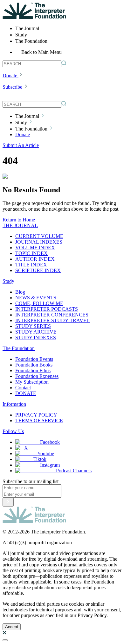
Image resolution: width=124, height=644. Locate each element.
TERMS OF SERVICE (39, 420)
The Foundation (19, 348)
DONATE (25, 393)
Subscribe (12, 87)
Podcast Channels (74, 470)
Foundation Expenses (37, 376)
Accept (11, 626)
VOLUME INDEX (35, 247)
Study (8, 281)
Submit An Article (21, 145)
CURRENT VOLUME (39, 236)
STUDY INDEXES (35, 337)
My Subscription (32, 382)
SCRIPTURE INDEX (38, 270)
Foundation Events (34, 359)
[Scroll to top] (5, 640)
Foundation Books (33, 364)
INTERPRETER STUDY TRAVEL (52, 320)
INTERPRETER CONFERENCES (51, 314)
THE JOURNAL (20, 225)
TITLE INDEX (31, 264)
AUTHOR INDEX (35, 259)
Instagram (50, 465)
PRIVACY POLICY (36, 415)
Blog (20, 292)
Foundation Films (33, 370)
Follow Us (13, 431)
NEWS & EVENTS (35, 297)
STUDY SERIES (33, 326)
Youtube (45, 453)
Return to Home (19, 219)
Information (14, 404)
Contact (23, 387)
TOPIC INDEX (31, 253)
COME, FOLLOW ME (39, 303)
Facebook (50, 442)
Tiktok (39, 459)
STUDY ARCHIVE (36, 332)
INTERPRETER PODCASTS (46, 309)
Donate (10, 75)
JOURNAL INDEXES (38, 242)
